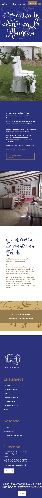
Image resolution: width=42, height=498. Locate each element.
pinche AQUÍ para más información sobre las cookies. (26, 488)
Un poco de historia (11, 397)
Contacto (8, 427)
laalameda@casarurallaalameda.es (21, 318)
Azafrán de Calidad (11, 405)
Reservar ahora (10, 431)
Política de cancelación (13, 435)
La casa (7, 385)
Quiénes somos (10, 401)
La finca (7, 393)
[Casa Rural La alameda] (16, 3)
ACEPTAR (22, 493)
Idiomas (31, 3)
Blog (6, 409)
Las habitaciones (10, 389)
